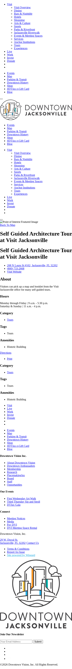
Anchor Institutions (24, 42)
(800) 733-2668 (15, 268)
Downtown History (17, 82)
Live (9, 51)
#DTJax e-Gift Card (18, 88)
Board (10, 478)
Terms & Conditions (18, 548)
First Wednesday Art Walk (21, 498)
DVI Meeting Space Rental (22, 527)
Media (10, 521)
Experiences (20, 48)
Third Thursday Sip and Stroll (23, 501)
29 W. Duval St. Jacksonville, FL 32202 (13, 541)
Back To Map (7, 225)
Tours (17, 45)
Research (12, 472)
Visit (9, 4)
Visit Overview (22, 7)
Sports (17, 26)
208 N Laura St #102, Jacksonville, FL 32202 (32, 265)
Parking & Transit (17, 79)
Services (18, 38)
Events (11, 73)
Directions (5, 352)
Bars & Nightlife (23, 13)
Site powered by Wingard (21, 555)
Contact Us (32, 542)
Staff (9, 481)
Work (10, 54)
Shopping (19, 20)
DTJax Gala (13, 504)
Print (9, 358)
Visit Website (14, 271)
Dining (18, 10)
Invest (10, 57)
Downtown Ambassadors (21, 465)
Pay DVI (12, 524)
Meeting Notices (16, 518)
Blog (9, 92)
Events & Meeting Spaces (28, 35)
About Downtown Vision (21, 462)
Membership (14, 468)
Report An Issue (16, 552)
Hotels (17, 16)
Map (9, 76)
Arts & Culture (22, 23)
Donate (11, 60)
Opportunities (14, 484)
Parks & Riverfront (24, 29)
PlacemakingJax (16, 475)
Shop (10, 85)
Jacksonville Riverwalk (27, 32)
